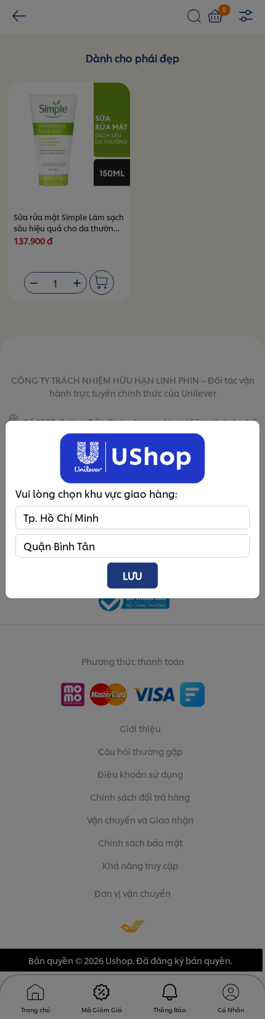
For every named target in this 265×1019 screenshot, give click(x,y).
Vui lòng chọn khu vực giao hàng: (96, 493)
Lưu (132, 575)
